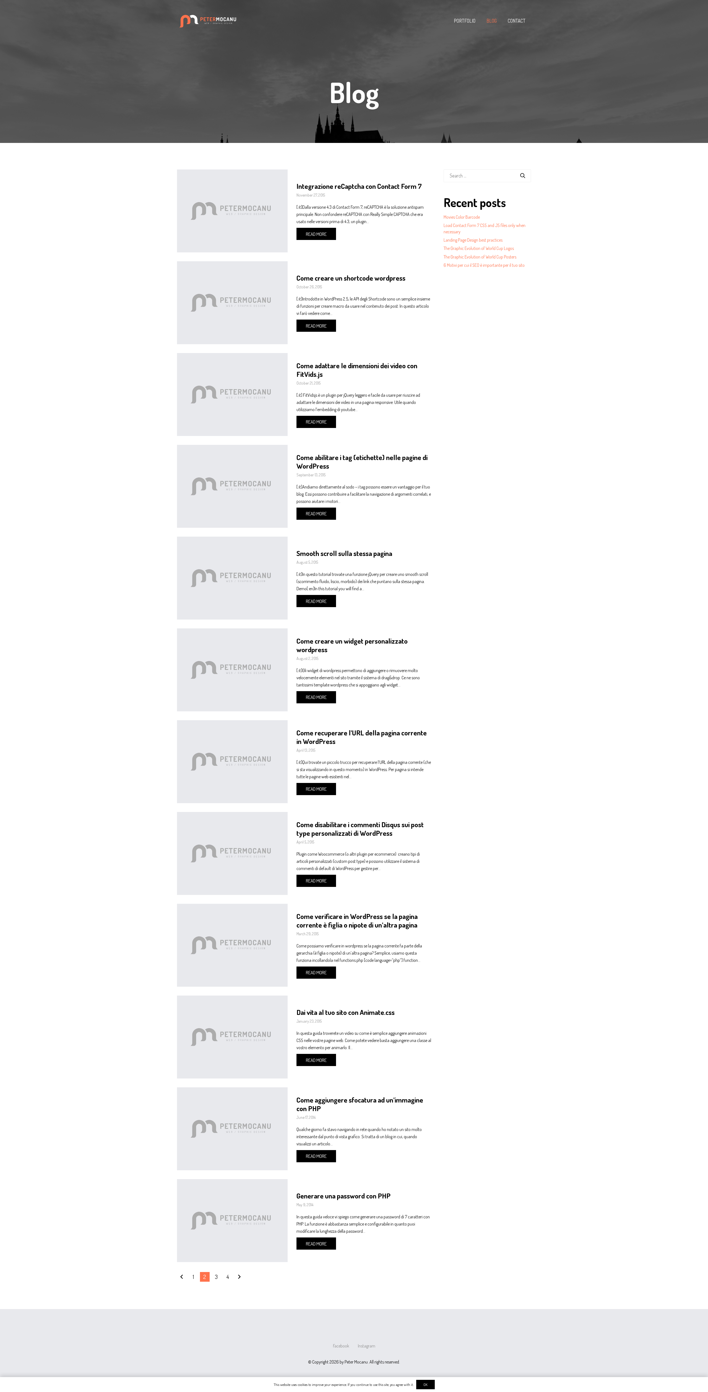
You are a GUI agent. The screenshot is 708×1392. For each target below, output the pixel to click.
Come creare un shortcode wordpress (350, 277)
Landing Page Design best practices (473, 240)
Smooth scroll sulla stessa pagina (344, 553)
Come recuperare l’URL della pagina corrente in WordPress (361, 737)
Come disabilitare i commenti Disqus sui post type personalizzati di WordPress (360, 828)
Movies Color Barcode (462, 217)
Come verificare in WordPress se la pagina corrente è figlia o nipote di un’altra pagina (357, 920)
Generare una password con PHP (343, 1195)
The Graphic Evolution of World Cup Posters (480, 257)
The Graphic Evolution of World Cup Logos (479, 248)
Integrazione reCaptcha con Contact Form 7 (359, 186)
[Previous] (182, 1277)
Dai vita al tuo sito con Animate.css (345, 1012)
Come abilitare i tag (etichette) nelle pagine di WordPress (362, 461)
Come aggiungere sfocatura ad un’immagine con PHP (359, 1104)
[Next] (239, 1277)
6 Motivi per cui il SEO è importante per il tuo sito (484, 265)
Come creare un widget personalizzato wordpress (352, 645)
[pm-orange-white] (208, 21)
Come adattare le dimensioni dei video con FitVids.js (356, 369)
